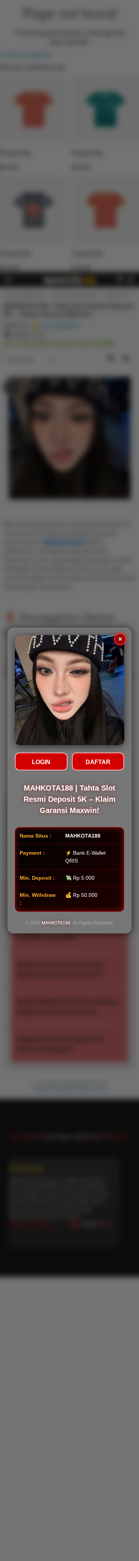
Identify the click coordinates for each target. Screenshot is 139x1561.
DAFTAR (98, 762)
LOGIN (41, 762)
